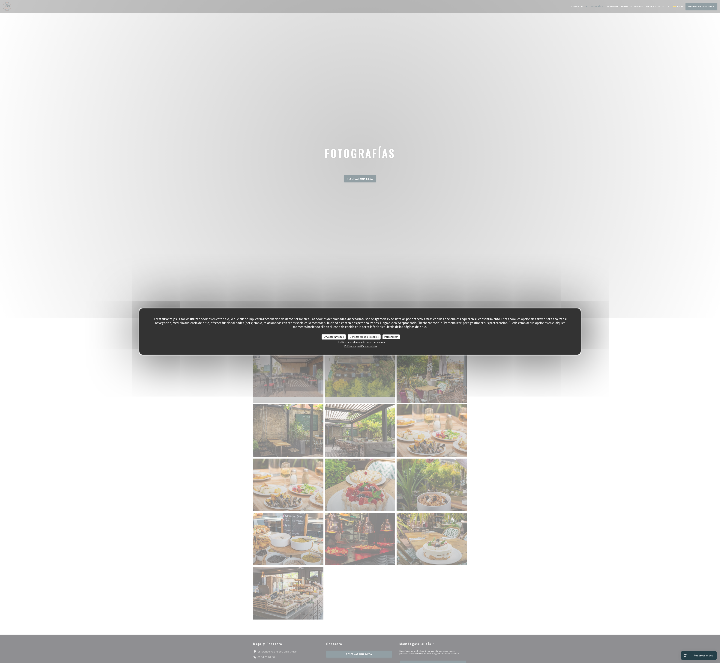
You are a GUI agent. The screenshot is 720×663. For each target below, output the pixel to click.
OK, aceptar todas (334, 336)
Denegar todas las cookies (364, 336)
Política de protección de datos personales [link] (361, 341)
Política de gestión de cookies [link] (360, 345)
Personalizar (391, 336)
